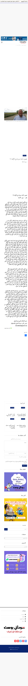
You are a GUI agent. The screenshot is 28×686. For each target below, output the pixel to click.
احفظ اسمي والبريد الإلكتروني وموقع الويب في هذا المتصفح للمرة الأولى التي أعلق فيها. (16, 462)
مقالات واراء (23, 407)
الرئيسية (23, 616)
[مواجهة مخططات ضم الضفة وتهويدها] (21, 421)
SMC (11, 649)
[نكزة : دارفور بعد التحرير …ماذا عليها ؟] (10, 409)
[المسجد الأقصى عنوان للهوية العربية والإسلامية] (10, 421)
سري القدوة (24, 155)
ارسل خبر (23, 614)
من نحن (23, 621)
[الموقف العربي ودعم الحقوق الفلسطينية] (21, 409)
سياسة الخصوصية (22, 619)
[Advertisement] (14, 19)
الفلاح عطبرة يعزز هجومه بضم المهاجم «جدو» (17, 1)
